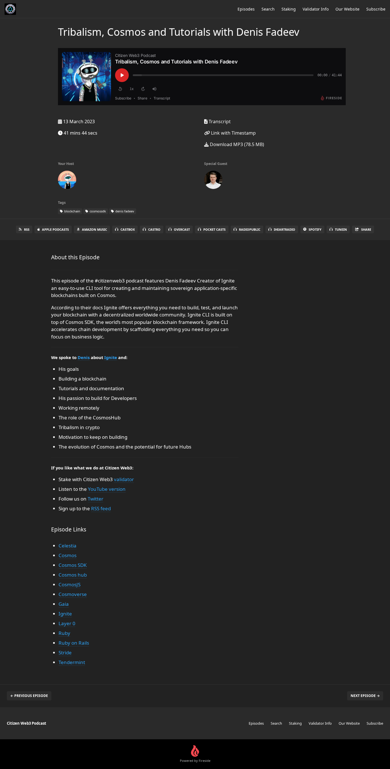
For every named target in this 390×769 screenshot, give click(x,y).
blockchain (71, 211)
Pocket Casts (214, 229)
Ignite (110, 357)
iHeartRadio (284, 229)
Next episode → (365, 695)
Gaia (64, 604)
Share (366, 229)
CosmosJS (70, 584)
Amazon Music (94, 229)
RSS (26, 229)
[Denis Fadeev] (213, 181)
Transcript (219, 121)
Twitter (95, 498)
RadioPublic (249, 229)
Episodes (246, 9)
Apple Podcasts (55, 229)
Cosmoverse (73, 594)
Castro (154, 229)
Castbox (127, 229)
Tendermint (72, 662)
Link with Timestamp (233, 133)
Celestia (68, 545)
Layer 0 (67, 623)
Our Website (347, 9)
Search (268, 9)
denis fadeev (124, 211)
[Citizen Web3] (67, 181)
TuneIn (341, 229)
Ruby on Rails (74, 642)
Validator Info (316, 9)
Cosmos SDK (73, 565)
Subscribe (375, 9)
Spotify (315, 229)
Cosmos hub (73, 574)
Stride (65, 652)
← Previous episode (29, 695)
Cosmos (68, 555)
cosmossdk (97, 211)
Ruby (64, 633)
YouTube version (107, 489)
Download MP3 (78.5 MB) (236, 144)
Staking (289, 9)
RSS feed (101, 508)
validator (124, 479)
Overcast (182, 229)
